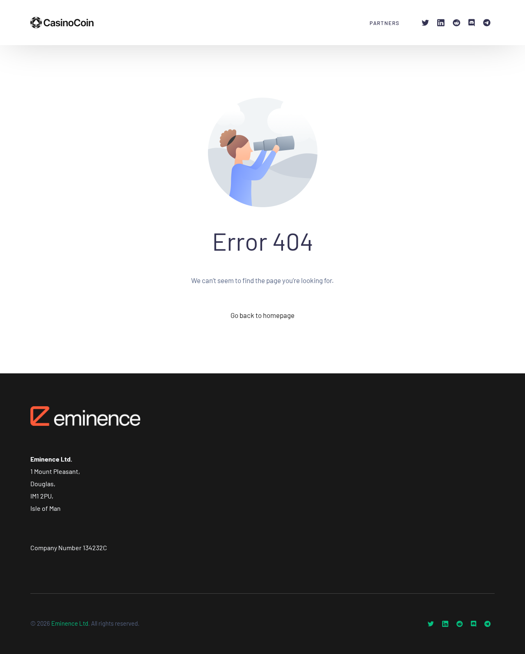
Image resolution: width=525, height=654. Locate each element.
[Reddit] (456, 22)
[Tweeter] (425, 22)
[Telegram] (487, 22)
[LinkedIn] (441, 22)
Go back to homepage (262, 315)
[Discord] (471, 22)
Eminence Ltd (69, 623)
